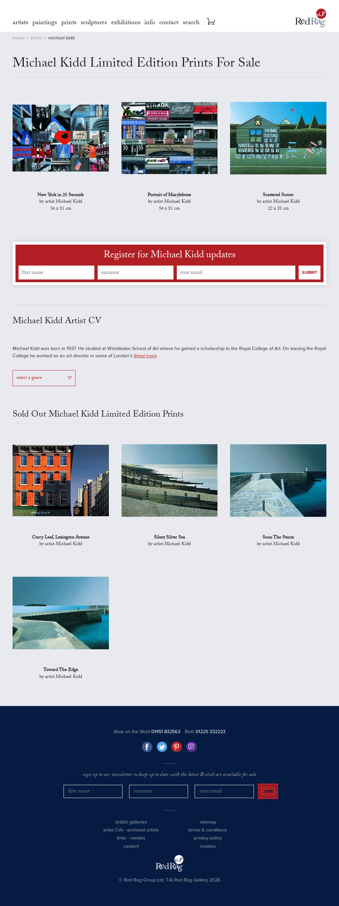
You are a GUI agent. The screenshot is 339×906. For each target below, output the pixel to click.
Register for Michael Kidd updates (169, 256)
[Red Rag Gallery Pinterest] (176, 747)
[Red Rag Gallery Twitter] (162, 747)
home (18, 38)
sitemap (208, 822)
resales (137, 838)
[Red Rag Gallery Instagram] (191, 747)
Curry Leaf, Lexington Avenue (60, 537)
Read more (145, 356)
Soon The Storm (278, 537)
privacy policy (208, 838)
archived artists (143, 830)
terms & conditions (207, 830)
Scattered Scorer (278, 195)
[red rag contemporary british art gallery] (310, 18)
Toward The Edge (60, 670)
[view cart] (211, 21)
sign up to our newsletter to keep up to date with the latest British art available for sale (169, 775)
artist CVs (113, 830)
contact (131, 846)
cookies (208, 846)
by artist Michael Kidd (60, 205)
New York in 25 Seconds (60, 195)
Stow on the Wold (147, 731)
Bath (205, 731)
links (121, 838)
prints (36, 38)
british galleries (131, 822)
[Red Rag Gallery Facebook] (147, 747)
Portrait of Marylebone (169, 195)
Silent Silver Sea (169, 537)
